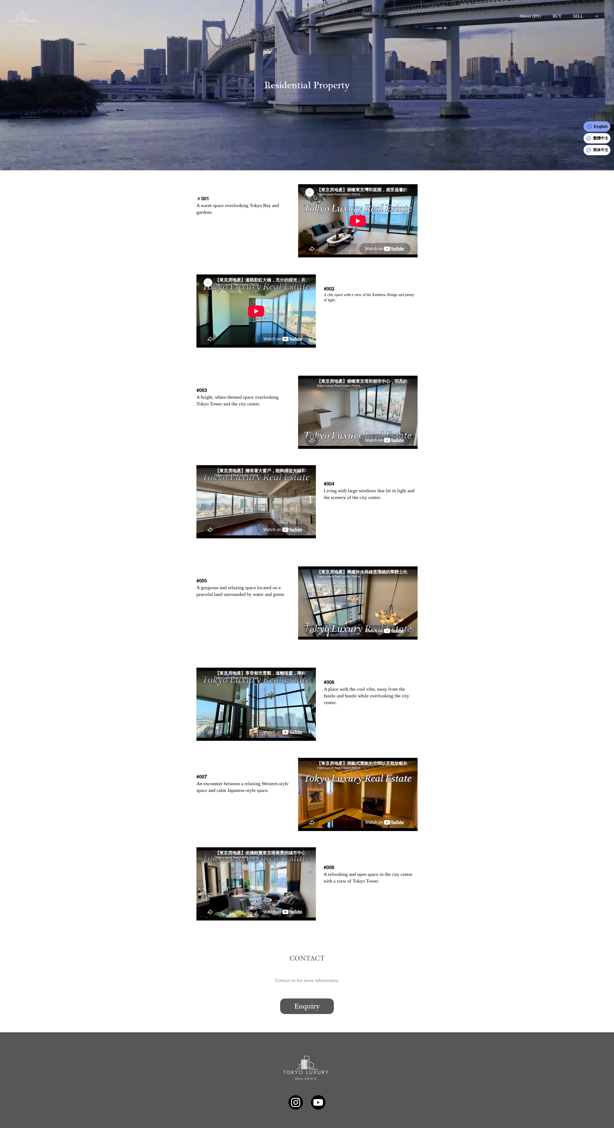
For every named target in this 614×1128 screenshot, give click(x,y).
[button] (557, 16)
